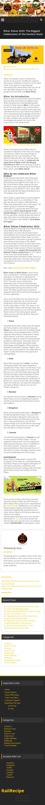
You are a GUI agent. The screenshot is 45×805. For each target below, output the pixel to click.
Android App (12, 706)
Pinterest (10, 777)
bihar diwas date (33, 69)
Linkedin (9, 772)
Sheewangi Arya (11, 66)
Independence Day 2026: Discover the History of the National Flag (20, 617)
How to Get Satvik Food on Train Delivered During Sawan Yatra (18, 626)
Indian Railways (10, 655)
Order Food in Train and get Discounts (22, 144)
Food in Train (9, 650)
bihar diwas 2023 (20, 69)
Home (7, 689)
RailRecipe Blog (27, 2)
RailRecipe (8, 658)
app (17, 519)
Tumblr (9, 775)
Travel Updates (10, 662)
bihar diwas (10, 69)
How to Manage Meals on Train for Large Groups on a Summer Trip (22, 612)
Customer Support (12, 700)
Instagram (10, 765)
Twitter (9, 767)
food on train (12, 506)
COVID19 (7, 643)
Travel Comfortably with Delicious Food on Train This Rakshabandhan (21, 607)
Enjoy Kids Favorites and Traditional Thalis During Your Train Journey (20, 622)
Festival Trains (10, 646)
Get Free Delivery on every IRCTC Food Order (22, 494)
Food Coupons (10, 692)
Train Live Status (11, 697)
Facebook (10, 763)
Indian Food (9, 653)
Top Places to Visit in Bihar (24, 268)
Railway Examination (12, 660)
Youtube (9, 770)
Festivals (8, 50)
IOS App (11, 709)
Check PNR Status (12, 695)
